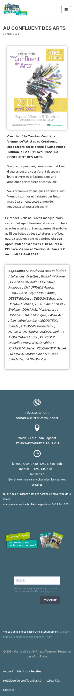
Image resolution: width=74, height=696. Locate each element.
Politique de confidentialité (22, 680)
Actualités (53, 680)
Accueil (8, 671)
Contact (8, 689)
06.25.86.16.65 (60, 504)
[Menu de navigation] (66, 9)
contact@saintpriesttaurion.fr (37, 418)
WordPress (39, 656)
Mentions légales (29, 671)
